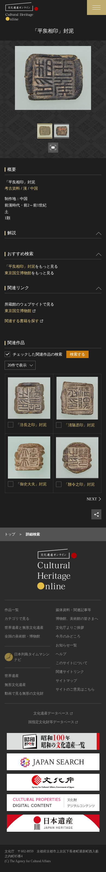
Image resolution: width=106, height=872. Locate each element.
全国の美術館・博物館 (22, 636)
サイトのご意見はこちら (75, 689)
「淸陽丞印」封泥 (79, 425)
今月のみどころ (68, 636)
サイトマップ (66, 681)
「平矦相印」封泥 (20, 266)
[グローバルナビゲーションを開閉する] (96, 7)
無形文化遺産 (15, 685)
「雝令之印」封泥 (79, 484)
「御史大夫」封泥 (31, 484)
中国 (34, 188)
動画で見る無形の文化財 (24, 693)
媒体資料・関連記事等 (73, 610)
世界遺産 (12, 676)
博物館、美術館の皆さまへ (77, 619)
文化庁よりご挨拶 (70, 628)
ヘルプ (61, 654)
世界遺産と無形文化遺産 (24, 628)
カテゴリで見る (17, 619)
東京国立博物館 (18, 273)
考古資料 (12, 188)
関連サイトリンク (70, 672)
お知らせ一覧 (66, 645)
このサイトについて (72, 663)
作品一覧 (12, 610)
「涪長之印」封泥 (31, 425)
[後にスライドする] (94, 499)
